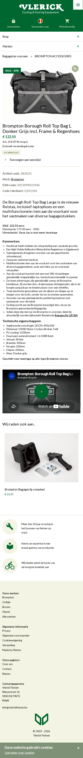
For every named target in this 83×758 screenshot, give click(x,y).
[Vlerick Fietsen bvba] (41, 8)
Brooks (6, 607)
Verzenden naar (40, 26)
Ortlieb (6, 602)
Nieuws (6, 673)
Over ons (7, 664)
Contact (6, 668)
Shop (5, 36)
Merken (7, 46)
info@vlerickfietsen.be (14, 707)
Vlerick (6, 611)
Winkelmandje (67, 26)
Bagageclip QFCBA (66, 315)
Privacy (6, 630)
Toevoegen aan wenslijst (25, 159)
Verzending (8, 645)
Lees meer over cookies (20, 752)
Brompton (17, 179)
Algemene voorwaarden (15, 635)
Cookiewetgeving (12, 640)
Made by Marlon (11, 650)
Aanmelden (13, 26)
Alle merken (9, 616)
